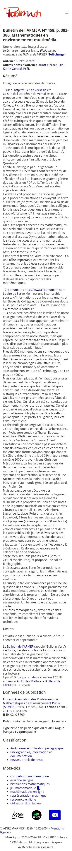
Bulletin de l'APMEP (20, 646)
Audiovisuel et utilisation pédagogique (37, 748)
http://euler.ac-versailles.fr (32, 90)
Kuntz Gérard (25, 61)
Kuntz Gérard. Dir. (51, 65)
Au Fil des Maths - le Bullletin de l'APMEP (31, 683)
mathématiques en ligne (27, 792)
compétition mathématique (29, 776)
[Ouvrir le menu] (67, 12)
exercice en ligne (21, 780)
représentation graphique (28, 795)
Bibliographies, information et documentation (31, 754)
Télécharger (57, 54)
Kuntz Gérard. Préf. (16, 69)
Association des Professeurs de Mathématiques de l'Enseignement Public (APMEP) (32, 703)
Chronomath (14, 290)
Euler (9, 90)
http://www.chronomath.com (45, 290)
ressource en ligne (23, 799)
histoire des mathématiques (30, 784)
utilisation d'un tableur (26, 803)
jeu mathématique (23, 788)
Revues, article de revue (26, 760)
